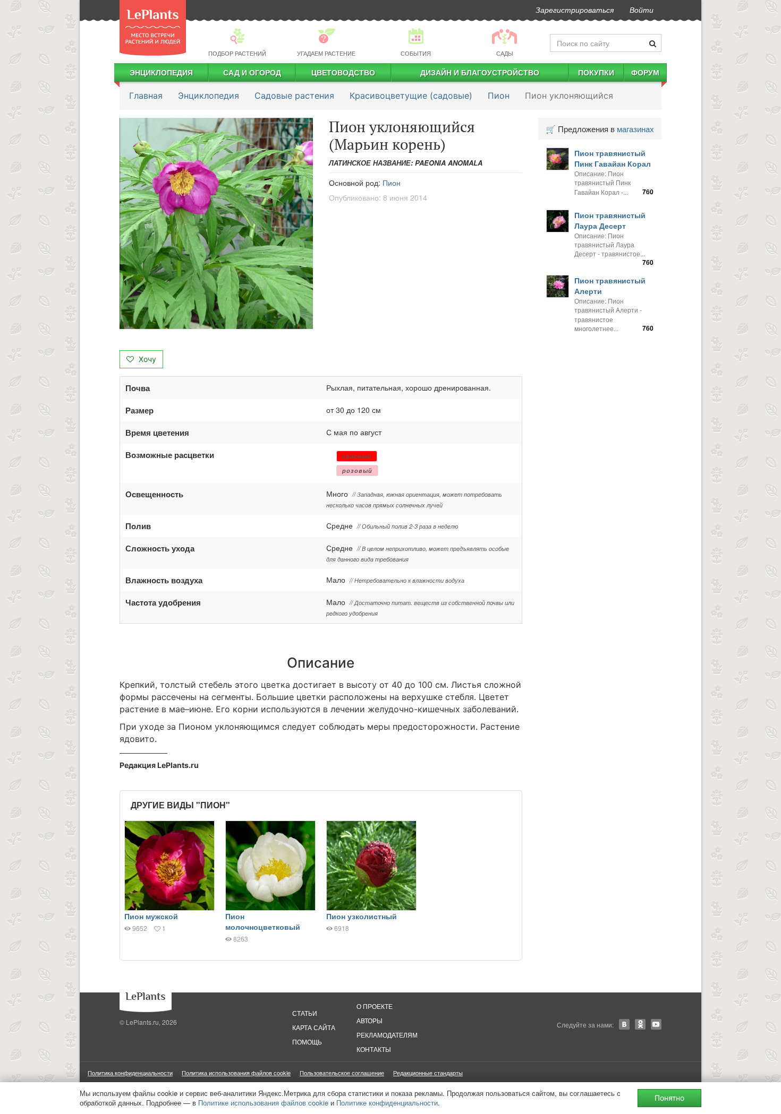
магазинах (635, 128)
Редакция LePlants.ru (159, 765)
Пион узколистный (361, 916)
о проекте (374, 1006)
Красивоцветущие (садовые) (411, 95)
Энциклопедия (161, 72)
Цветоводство (343, 72)
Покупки (596, 72)
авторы (369, 1020)
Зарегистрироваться (575, 9)
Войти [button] (641, 9)
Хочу (146, 359)
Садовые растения (294, 95)
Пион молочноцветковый (262, 921)
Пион (499, 95)
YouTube (656, 1024)
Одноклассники (640, 1024)
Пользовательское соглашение (342, 1072)
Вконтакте (624, 1024)
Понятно (669, 1097)
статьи (304, 1012)
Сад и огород (252, 72)
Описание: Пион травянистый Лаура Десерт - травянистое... (609, 244)
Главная (146, 95)
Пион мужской (151, 916)
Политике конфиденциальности (387, 1103)
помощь (307, 1041)
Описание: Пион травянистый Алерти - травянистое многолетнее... (608, 314)
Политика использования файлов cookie (236, 1072)
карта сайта (313, 1027)
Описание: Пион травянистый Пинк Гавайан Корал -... (602, 182)
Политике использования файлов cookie (263, 1103)
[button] (216, 224)
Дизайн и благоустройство (479, 72)
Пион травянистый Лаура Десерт (610, 220)
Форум (645, 72)
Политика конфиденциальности (130, 1072)
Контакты (373, 1048)
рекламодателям (387, 1034)
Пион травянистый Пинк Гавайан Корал (612, 158)
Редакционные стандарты (428, 1072)
